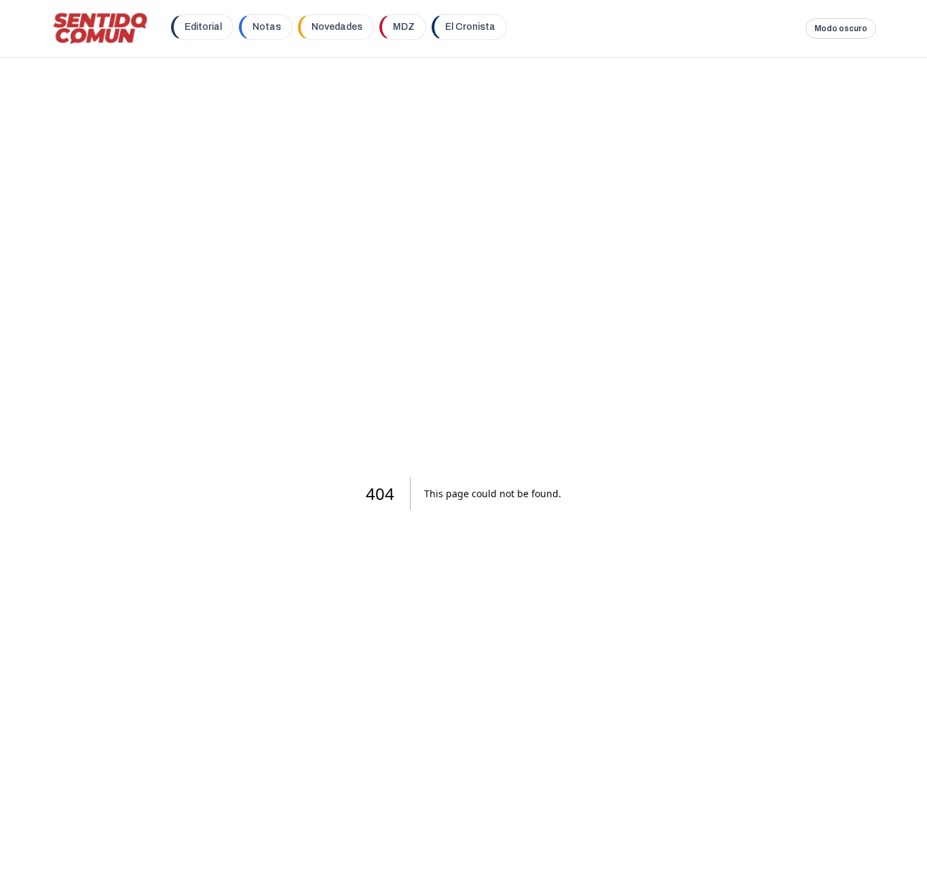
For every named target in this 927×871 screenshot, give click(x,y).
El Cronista (470, 27)
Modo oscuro (840, 28)
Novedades (336, 27)
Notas (266, 27)
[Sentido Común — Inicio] (100, 28)
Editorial (203, 27)
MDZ (404, 27)
